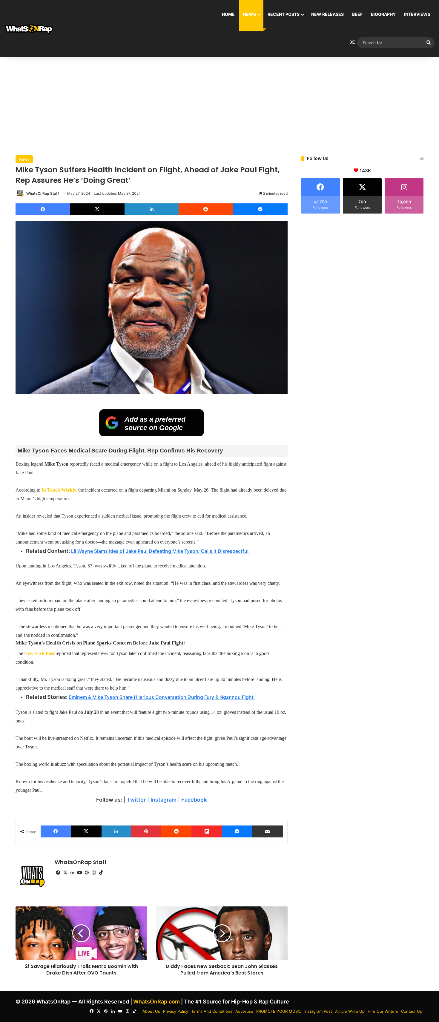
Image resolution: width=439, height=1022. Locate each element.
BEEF (357, 14)
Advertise (244, 1011)
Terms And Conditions (211, 1011)
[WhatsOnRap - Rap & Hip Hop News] (29, 28)
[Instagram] (94, 872)
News (249, 14)
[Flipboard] (206, 831)
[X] (97, 209)
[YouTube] (79, 872)
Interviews (417, 14)
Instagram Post (318, 1011)
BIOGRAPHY (383, 14)
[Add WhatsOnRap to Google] (151, 435)
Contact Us (411, 1011)
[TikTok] (101, 872)
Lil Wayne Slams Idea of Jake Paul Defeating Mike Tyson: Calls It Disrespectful (160, 551)
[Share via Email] (267, 831)
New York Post (39, 653)
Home (228, 14)
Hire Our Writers (383, 1011)
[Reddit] (206, 209)
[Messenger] (260, 209)
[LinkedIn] (152, 209)
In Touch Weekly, (59, 489)
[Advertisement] (219, 104)
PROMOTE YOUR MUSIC (278, 1011)
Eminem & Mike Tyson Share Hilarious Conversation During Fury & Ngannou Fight (162, 697)
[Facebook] (43, 209)
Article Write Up (350, 1011)
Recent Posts (284, 14)
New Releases (327, 14)
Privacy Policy (175, 1011)
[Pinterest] (146, 831)
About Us (151, 1011)
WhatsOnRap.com (156, 1001)
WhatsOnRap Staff (42, 193)
